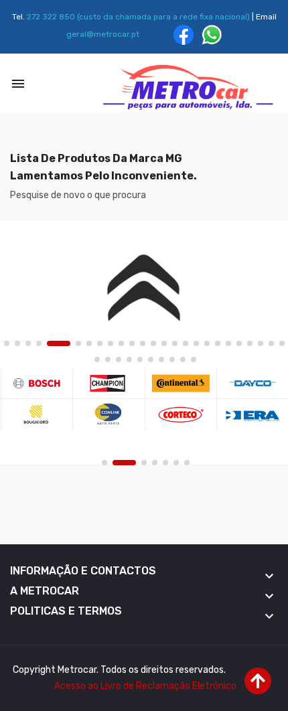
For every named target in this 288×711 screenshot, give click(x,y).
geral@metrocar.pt (102, 34)
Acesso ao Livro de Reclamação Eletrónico (145, 686)
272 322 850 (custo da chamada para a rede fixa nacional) (138, 16)
